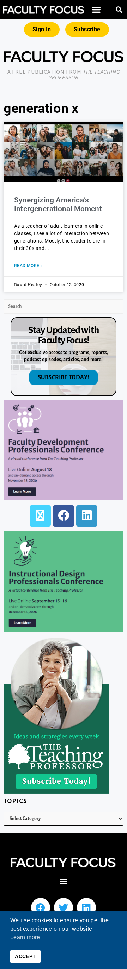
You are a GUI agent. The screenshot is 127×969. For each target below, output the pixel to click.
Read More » (28, 265)
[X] (40, 516)
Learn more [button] (25, 937)
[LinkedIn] (86, 516)
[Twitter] (63, 907)
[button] (96, 10)
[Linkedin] (86, 907)
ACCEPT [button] (25, 956)
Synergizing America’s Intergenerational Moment (58, 204)
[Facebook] (63, 516)
